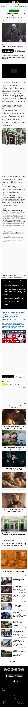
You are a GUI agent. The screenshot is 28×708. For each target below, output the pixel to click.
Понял (14, 10)
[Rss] (5, 669)
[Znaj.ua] (14, 1)
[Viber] (12, 669)
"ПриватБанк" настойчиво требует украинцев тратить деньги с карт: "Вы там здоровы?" (13, 319)
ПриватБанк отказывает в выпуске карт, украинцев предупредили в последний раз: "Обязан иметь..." (13, 312)
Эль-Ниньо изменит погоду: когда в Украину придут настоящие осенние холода (14, 302)
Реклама (3, 688)
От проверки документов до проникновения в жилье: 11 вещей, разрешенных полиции (14, 285)
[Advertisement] (14, 161)
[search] (1, 1)
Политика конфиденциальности (8, 686)
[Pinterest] (22, 669)
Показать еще (21, 307)
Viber (24, 275)
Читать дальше (14, 661)
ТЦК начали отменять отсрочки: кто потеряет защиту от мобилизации (14, 297)
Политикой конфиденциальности (18, 6)
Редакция (3, 690)
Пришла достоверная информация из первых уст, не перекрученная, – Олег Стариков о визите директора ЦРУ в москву (14, 292)
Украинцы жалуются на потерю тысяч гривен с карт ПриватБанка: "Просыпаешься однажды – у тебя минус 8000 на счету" (13, 325)
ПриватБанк (8, 381)
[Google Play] (18, 675)
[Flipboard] (19, 669)
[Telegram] (8, 669)
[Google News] (15, 669)
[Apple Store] (9, 675)
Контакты (3, 693)
